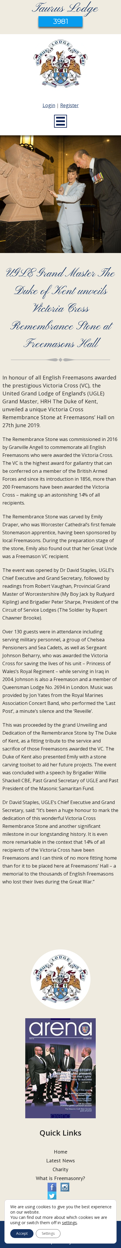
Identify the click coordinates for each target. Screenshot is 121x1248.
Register (69, 105)
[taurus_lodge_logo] (60, 65)
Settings (48, 1233)
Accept (22, 1233)
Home (60, 1151)
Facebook (52, 1187)
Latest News (60, 1160)
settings (69, 1222)
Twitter (52, 1196)
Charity (60, 1169)
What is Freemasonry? (60, 1178)
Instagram (64, 1187)
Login (49, 105)
